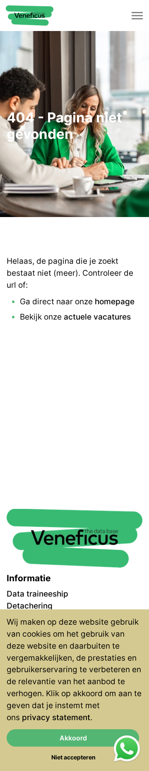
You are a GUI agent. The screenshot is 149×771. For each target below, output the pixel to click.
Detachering (30, 606)
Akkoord (73, 738)
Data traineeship (37, 594)
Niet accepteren (73, 757)
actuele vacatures (97, 317)
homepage (115, 301)
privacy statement (56, 717)
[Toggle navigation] (138, 16)
